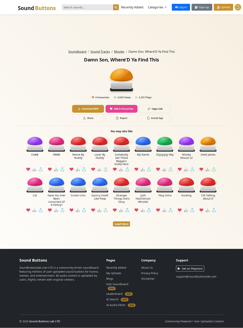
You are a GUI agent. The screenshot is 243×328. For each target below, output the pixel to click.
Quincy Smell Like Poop (100, 197)
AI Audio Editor (120, 305)
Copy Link (157, 108)
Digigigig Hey (165, 154)
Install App (157, 118)
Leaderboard (118, 293)
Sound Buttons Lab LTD (44, 321)
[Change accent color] (238, 7)
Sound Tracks (100, 52)
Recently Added (132, 7)
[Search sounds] (116, 7)
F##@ (56, 154)
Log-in (182, 7)
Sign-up (203, 7)
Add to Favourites (123, 108)
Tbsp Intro (164, 195)
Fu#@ (35, 154)
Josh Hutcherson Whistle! (143, 198)
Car (35, 195)
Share (90, 118)
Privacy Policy (149, 273)
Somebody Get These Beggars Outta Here (121, 159)
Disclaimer (148, 278)
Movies (119, 52)
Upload (225, 7)
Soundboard (77, 52)
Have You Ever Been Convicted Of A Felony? (56, 200)
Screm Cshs (78, 195)
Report (123, 118)
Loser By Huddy (100, 156)
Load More (121, 224)
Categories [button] (156, 7)
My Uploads (113, 273)
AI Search (116, 299)
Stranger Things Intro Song (121, 198)
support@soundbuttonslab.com (196, 276)
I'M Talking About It (208, 197)
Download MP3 (90, 108)
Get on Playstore (192, 268)
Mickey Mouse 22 (186, 156)
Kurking (186, 195)
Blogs (109, 278)
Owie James (208, 154)
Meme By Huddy (78, 156)
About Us (147, 267)
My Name (143, 154)
